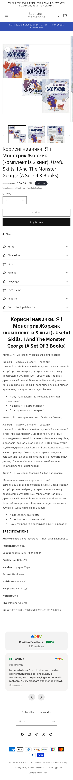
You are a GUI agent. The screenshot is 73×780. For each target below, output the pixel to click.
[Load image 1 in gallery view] (17, 134)
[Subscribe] (53, 722)
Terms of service (37, 767)
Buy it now (36, 222)
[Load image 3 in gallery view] (56, 134)
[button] (7, 15)
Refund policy (61, 762)
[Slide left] (3, 135)
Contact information (38, 773)
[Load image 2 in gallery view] (36, 134)
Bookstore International (23, 762)
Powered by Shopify (43, 762)
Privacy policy (20, 767)
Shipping (19, 188)
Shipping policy (55, 767)
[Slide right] (69, 135)
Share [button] (9, 234)
